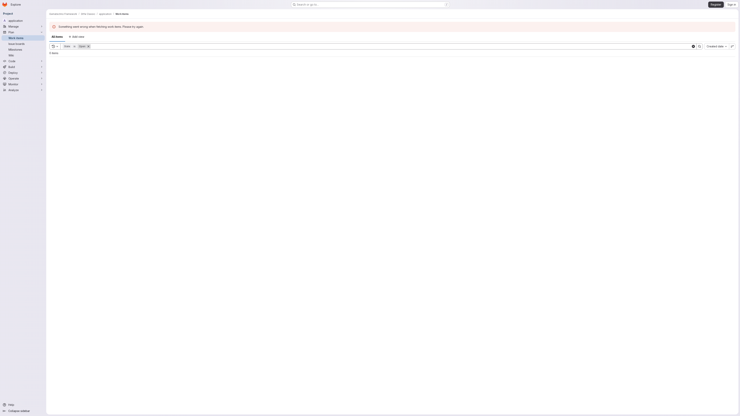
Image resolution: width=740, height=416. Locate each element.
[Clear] (693, 46)
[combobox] (716, 46)
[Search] (699, 46)
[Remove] (88, 46)
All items (57, 36)
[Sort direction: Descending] (732, 46)
